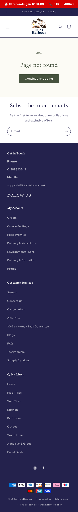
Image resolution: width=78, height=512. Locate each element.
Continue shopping (39, 78)
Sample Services (18, 360)
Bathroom (14, 418)
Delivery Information (21, 260)
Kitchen (12, 409)
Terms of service (28, 504)
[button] (7, 26)
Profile (11, 268)
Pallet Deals (15, 452)
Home (11, 384)
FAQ (10, 343)
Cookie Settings (18, 226)
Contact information (51, 504)
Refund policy (62, 499)
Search (12, 292)
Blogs (11, 335)
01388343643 (63, 4)
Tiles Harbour (24, 499)
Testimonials (16, 352)
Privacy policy (43, 499)
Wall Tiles (13, 401)
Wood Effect (15, 435)
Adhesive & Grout (19, 443)
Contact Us (14, 301)
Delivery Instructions (21, 243)
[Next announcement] (71, 12)
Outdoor (13, 426)
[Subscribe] (66, 131)
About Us (13, 318)
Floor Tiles (14, 392)
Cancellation (16, 309)
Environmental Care (20, 251)
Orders (12, 217)
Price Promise (16, 234)
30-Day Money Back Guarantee (28, 326)
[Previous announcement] (7, 12)
